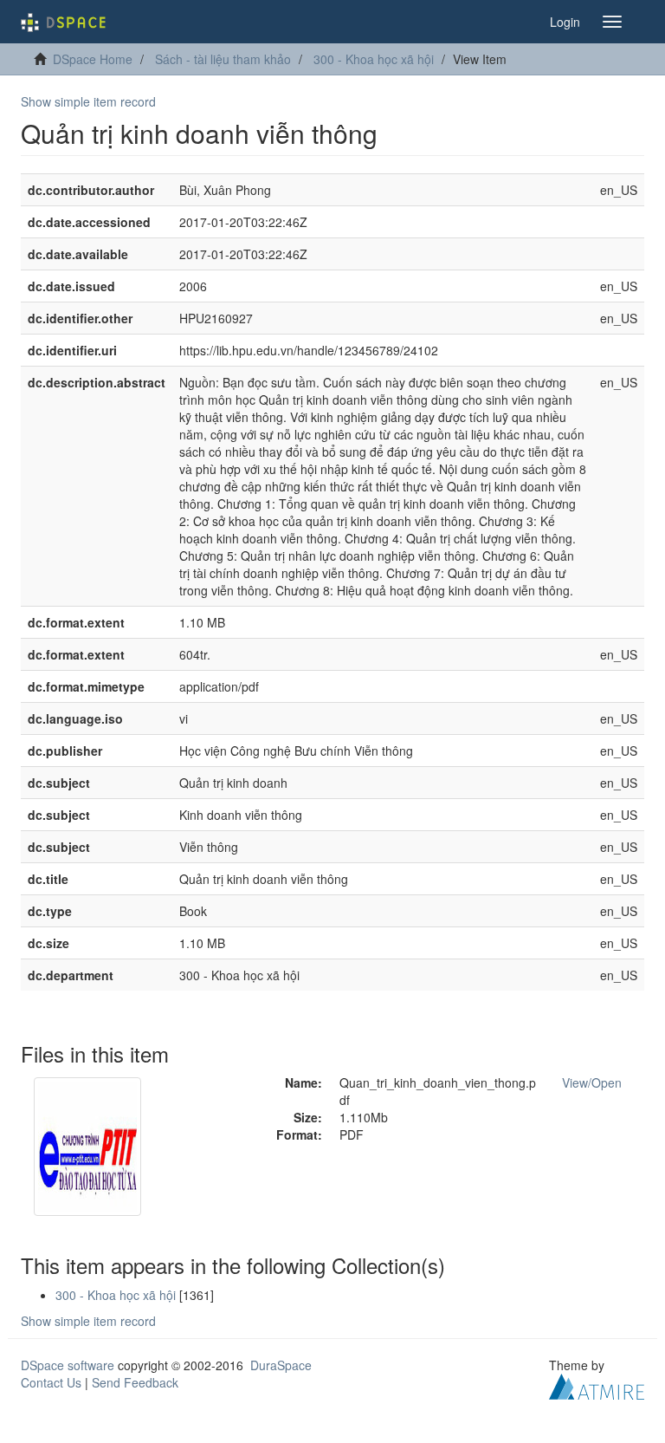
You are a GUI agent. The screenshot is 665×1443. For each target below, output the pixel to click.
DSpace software (67, 1365)
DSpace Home (92, 59)
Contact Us (51, 1382)
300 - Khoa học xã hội (373, 59)
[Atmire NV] (596, 1384)
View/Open (592, 1082)
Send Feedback (135, 1382)
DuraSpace (281, 1365)
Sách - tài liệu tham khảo (223, 59)
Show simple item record (88, 101)
